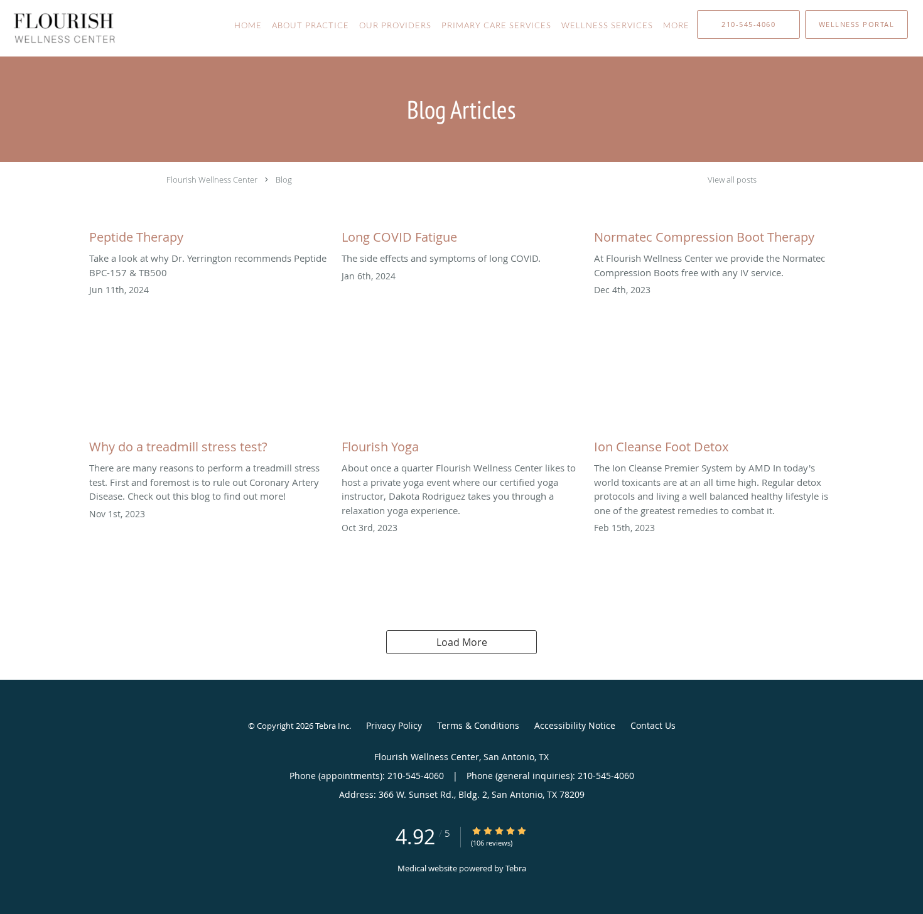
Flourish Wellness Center (211, 179)
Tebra (515, 868)
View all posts (732, 180)
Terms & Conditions (478, 725)
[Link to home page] (58, 28)
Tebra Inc (332, 725)
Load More (461, 642)
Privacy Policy (394, 725)
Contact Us (653, 725)
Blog (284, 179)
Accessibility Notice (574, 725)
